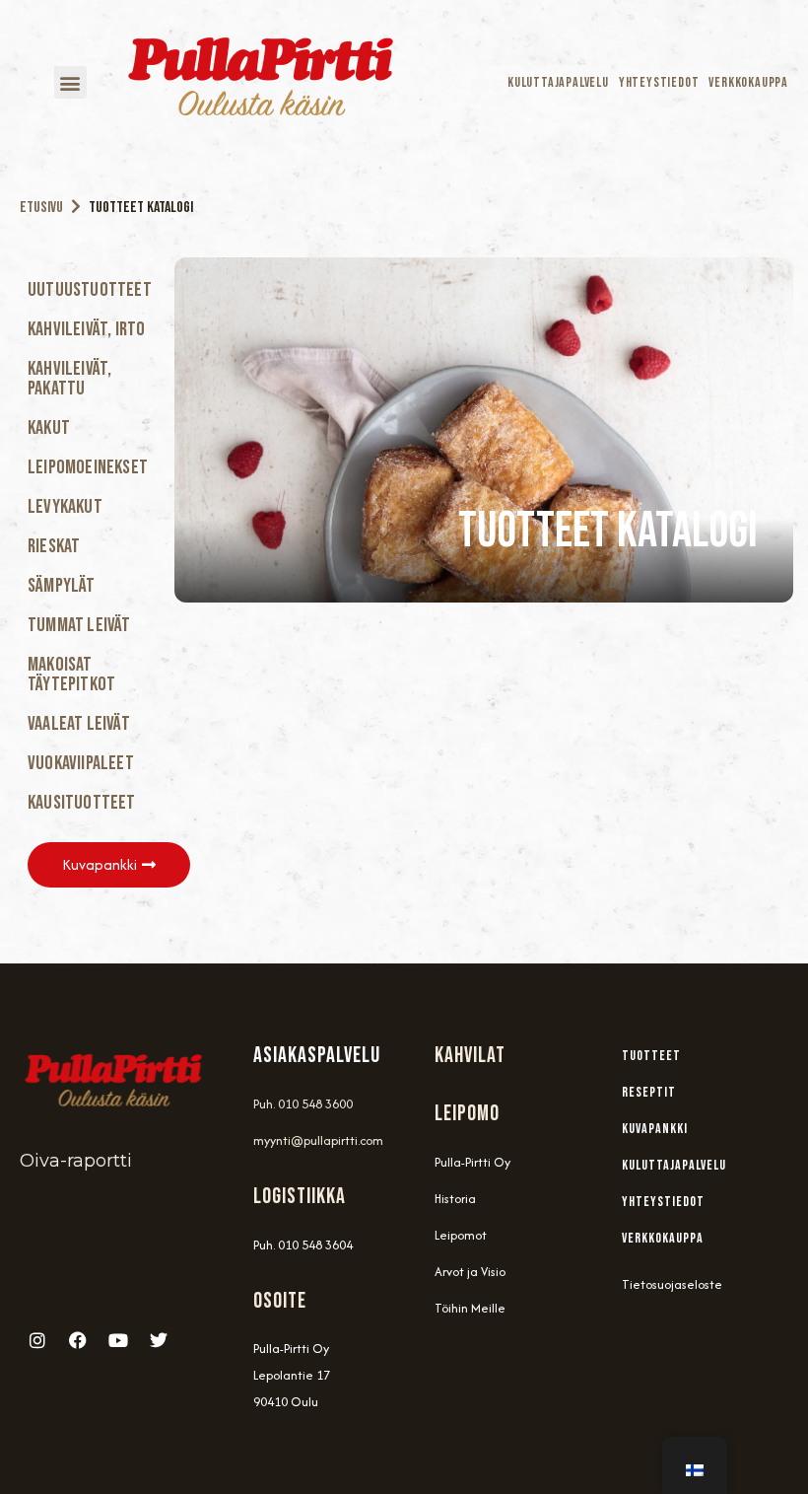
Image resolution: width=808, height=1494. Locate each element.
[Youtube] (118, 1340)
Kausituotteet (82, 803)
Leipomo (467, 1114)
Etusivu (41, 207)
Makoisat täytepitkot (71, 674)
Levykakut (65, 507)
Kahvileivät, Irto (86, 329)
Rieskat (54, 546)
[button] (70, 82)
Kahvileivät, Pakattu (69, 378)
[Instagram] (37, 1340)
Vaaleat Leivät (79, 724)
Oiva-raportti (76, 1161)
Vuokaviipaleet (81, 763)
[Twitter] (158, 1340)
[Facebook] (78, 1340)
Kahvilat (470, 1055)
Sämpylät (62, 586)
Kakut (49, 428)
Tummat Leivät (79, 625)
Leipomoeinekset (88, 467)
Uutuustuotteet (90, 290)
